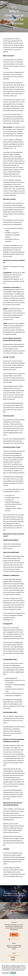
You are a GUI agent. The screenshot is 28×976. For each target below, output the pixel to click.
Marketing (14, 6)
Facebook (13, 957)
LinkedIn (13, 959)
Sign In (12, 939)
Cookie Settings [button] (6, 972)
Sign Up (17, 939)
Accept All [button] (13, 972)
